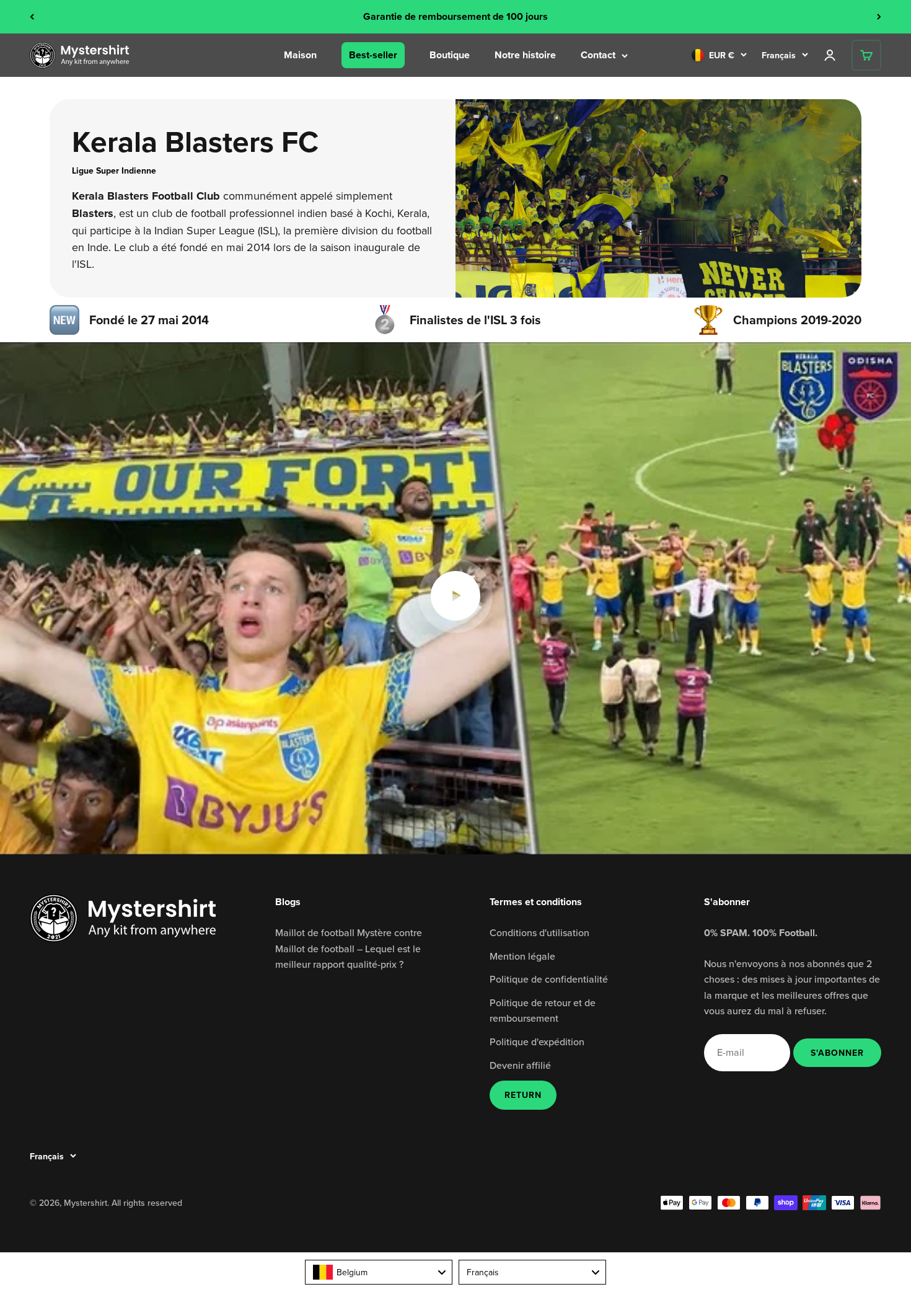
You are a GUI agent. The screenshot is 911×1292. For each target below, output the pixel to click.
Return (523, 1095)
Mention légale (522, 956)
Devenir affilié (520, 1065)
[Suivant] (879, 17)
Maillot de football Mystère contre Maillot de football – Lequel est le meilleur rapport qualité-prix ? (348, 948)
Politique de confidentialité (549, 979)
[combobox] (378, 1272)
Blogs (288, 902)
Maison (300, 55)
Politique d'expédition (537, 1041)
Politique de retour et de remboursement (543, 1010)
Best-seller (373, 55)
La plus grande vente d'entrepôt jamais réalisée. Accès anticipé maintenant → (456, 16)
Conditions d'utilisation (539, 932)
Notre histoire (525, 55)
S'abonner (837, 1052)
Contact (598, 55)
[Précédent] (32, 17)
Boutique (449, 55)
